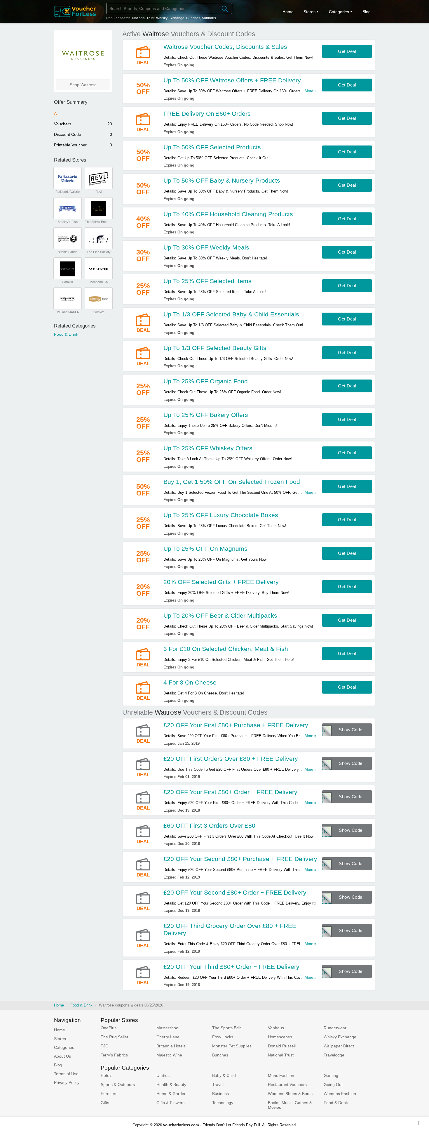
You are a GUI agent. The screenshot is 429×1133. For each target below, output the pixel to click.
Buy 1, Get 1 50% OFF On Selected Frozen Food (231, 481)
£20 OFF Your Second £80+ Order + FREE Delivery (234, 892)
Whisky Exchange (170, 18)
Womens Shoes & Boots (290, 1093)
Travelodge (334, 1055)
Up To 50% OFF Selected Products (212, 147)
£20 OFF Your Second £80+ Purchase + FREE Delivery (240, 858)
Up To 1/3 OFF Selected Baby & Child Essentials (231, 314)
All (56, 113)
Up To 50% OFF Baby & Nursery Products (221, 180)
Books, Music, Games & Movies (290, 1105)
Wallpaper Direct (339, 1046)
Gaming (331, 1075)
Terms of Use (66, 1073)
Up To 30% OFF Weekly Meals (206, 247)
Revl (98, 191)
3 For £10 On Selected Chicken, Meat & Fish (225, 648)
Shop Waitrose (83, 84)
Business (220, 1093)
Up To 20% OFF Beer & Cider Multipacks (220, 615)
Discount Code (83, 134)
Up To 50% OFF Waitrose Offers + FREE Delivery (232, 80)
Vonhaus (209, 18)
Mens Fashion (281, 1075)
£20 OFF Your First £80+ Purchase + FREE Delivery (235, 725)
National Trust (143, 18)
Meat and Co (99, 282)
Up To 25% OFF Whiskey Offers (207, 448)
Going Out (333, 1084)
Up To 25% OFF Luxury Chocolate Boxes (220, 515)
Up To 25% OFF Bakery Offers (205, 414)
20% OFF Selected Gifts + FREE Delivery (221, 581)
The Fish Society (99, 252)
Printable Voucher (83, 145)
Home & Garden (171, 1093)
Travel (218, 1084)
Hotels (106, 1075)
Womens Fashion (340, 1093)
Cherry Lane (167, 1037)
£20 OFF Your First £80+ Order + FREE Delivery (230, 792)
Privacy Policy (66, 1082)
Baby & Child (224, 1075)
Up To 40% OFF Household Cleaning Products (228, 214)
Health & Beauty (171, 1084)
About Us (62, 1056)
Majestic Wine (169, 1055)
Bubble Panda (67, 252)
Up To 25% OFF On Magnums (205, 548)
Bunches (193, 18)
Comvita (98, 312)
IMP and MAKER (67, 312)
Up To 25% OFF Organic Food (205, 381)
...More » (308, 91)
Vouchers (83, 124)
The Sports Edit (226, 1027)
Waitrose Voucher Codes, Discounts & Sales (225, 46)
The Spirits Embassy (98, 222)
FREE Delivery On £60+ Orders (207, 113)
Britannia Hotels (171, 1046)
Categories (339, 11)
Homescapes (280, 1037)
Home (59, 1005)
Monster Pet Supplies (232, 1046)
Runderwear (335, 1027)
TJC (104, 1046)
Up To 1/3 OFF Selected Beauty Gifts (214, 347)
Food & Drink (66, 334)
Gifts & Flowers (170, 1102)
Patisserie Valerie (67, 191)
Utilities (163, 1075)
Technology (222, 1102)
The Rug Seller (114, 1037)
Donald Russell (282, 1046)
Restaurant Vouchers (287, 1084)
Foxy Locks (222, 1037)
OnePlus (108, 1027)
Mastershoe (167, 1027)
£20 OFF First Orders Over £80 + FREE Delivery (230, 758)
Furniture (109, 1093)
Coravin (67, 282)
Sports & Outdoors (118, 1084)
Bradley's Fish (67, 222)
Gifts (105, 1102)
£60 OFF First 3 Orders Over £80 (209, 825)
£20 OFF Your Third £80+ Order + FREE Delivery (231, 966)
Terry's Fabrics (114, 1055)
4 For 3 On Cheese (190, 682)
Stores (309, 11)
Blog (366, 11)
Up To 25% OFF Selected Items (207, 281)
